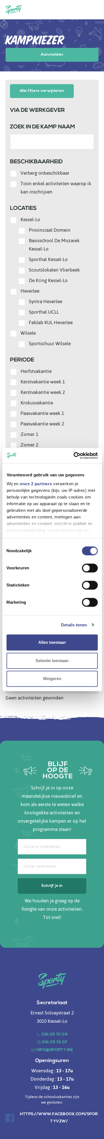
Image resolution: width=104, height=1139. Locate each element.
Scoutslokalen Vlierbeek (54, 270)
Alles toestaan (52, 642)
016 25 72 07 (54, 1042)
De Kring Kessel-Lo (48, 280)
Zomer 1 (29, 434)
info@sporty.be (54, 1050)
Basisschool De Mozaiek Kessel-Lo (54, 244)
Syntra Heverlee (45, 301)
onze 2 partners (36, 483)
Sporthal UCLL (44, 312)
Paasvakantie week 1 (42, 413)
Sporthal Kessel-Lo (48, 259)
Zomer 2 (29, 445)
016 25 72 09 (54, 1034)
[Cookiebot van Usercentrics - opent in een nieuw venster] (74, 455)
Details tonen (74, 625)
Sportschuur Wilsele (50, 343)
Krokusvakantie (37, 403)
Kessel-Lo (30, 219)
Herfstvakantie (36, 371)
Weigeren (52, 678)
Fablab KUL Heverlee (51, 322)
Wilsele (28, 333)
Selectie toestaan (52, 660)
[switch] (90, 568)
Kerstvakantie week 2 (43, 392)
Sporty (14, 10)
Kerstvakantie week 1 (43, 382)
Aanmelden (52, 55)
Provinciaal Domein (49, 230)
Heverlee (30, 291)
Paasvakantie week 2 (42, 424)
